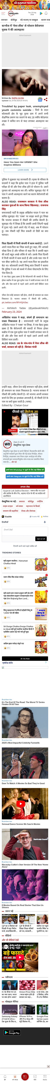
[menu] (3, 13)
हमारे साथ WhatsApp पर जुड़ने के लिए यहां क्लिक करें (25, 470)
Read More (13, 430)
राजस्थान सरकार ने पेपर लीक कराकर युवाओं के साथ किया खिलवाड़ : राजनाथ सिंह (25, 205)
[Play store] (41, 13)
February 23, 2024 (12, 311)
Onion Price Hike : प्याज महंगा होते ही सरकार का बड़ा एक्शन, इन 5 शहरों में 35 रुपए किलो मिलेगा (27, 994)
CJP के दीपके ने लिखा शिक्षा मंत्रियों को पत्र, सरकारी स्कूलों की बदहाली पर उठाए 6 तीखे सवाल (26, 928)
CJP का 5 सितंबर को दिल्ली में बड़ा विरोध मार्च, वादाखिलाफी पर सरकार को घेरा (9, 928)
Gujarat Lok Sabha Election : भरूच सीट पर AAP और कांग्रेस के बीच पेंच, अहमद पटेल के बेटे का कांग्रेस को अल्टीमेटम (24, 493)
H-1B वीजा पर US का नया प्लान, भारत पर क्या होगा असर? (9, 994)
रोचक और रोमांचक (28, 510)
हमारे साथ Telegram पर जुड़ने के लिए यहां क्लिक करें (25, 476)
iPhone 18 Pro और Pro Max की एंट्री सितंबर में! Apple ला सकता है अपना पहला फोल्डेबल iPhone (26, 1019)
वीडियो (8, 935)
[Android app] (12, 1032)
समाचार (4, 19)
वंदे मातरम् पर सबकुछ (29, 19)
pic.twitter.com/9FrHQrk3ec (15, 302)
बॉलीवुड (14, 19)
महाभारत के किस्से (33, 506)
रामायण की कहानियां (10, 510)
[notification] (46, 13)
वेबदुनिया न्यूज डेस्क (18, 98)
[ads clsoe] (48, 1066)
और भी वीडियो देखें (10, 940)
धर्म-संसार (19, 506)
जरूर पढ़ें (9, 911)
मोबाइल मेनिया (11, 1001)
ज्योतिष (40, 501)
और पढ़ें (14, 462)
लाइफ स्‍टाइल (8, 506)
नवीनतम (9, 977)
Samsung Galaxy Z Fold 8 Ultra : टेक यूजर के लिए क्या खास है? (9, 1019)
